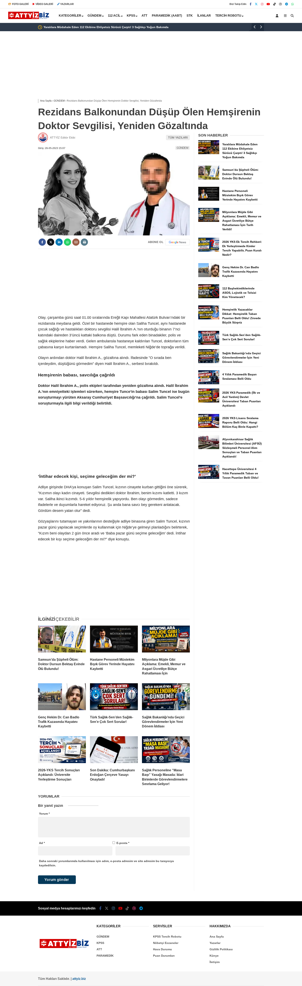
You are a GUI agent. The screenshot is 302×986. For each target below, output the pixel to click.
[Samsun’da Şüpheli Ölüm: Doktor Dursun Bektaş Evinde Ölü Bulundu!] (62, 640)
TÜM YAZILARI (178, 137)
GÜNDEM (94, 15)
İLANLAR (204, 15)
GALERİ (20, 4)
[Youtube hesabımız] (268, 4)
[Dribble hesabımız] (280, 4)
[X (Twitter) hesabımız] (256, 4)
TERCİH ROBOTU (228, 15)
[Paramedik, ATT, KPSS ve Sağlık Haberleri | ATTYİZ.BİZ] (29, 18)
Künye (214, 955)
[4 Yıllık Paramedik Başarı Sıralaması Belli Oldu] (208, 383)
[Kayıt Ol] (278, 15)
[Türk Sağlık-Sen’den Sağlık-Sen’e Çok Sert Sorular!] (114, 697)
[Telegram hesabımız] (286, 4)
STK (190, 15)
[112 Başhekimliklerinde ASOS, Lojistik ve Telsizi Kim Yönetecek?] (208, 297)
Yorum (44, 813)
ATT (144, 15)
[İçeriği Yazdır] (84, 242)
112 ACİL (114, 15)
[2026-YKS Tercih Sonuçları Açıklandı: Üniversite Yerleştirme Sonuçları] (62, 750)
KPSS (131, 15)
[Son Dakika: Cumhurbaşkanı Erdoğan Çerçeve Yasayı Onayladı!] (114, 750)
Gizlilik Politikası (221, 949)
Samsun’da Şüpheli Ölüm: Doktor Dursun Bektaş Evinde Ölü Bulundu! (221, 27)
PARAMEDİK (105, 955)
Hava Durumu (162, 949)
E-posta (122, 843)
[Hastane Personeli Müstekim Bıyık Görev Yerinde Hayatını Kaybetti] (114, 640)
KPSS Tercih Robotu (167, 936)
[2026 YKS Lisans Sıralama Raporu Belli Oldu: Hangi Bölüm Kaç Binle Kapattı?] (208, 427)
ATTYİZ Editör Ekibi (62, 137)
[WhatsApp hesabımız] (292, 4)
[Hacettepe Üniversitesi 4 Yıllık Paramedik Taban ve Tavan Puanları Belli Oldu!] (208, 477)
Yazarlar (215, 943)
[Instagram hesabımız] (262, 4)
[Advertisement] (17, 96)
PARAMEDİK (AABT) (167, 15)
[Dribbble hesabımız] (134, 908)
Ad (42, 843)
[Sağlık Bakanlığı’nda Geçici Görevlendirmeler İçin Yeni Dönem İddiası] (166, 697)
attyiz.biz (79, 978)
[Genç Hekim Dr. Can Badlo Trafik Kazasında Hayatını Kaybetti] (62, 697)
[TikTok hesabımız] (274, 4)
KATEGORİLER (70, 15)
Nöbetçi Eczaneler (165, 943)
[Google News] (177, 242)
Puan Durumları (164, 955)
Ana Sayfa (217, 936)
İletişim (215, 962)
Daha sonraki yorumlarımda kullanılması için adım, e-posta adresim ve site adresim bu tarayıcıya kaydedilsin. (106, 863)
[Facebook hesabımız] (250, 4)
